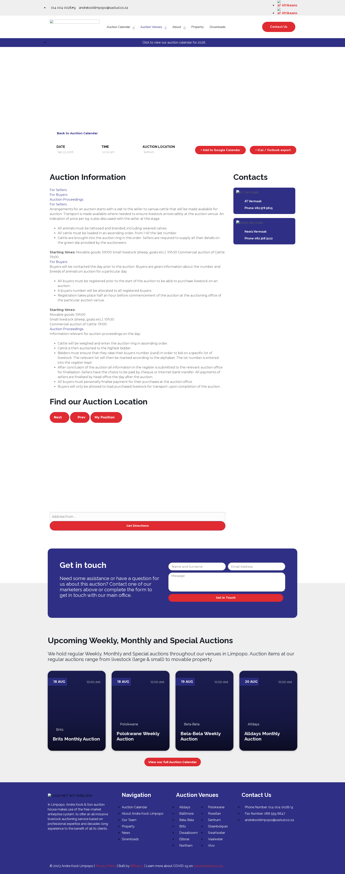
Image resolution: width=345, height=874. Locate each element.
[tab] (137, 190)
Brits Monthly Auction (76, 739)
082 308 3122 (264, 238)
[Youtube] (291, 866)
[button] (278, 27)
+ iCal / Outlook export (273, 150)
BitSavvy (137, 866)
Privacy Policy (105, 866)
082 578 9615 (264, 208)
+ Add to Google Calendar (220, 150)
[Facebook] (282, 866)
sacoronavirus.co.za (208, 866)
